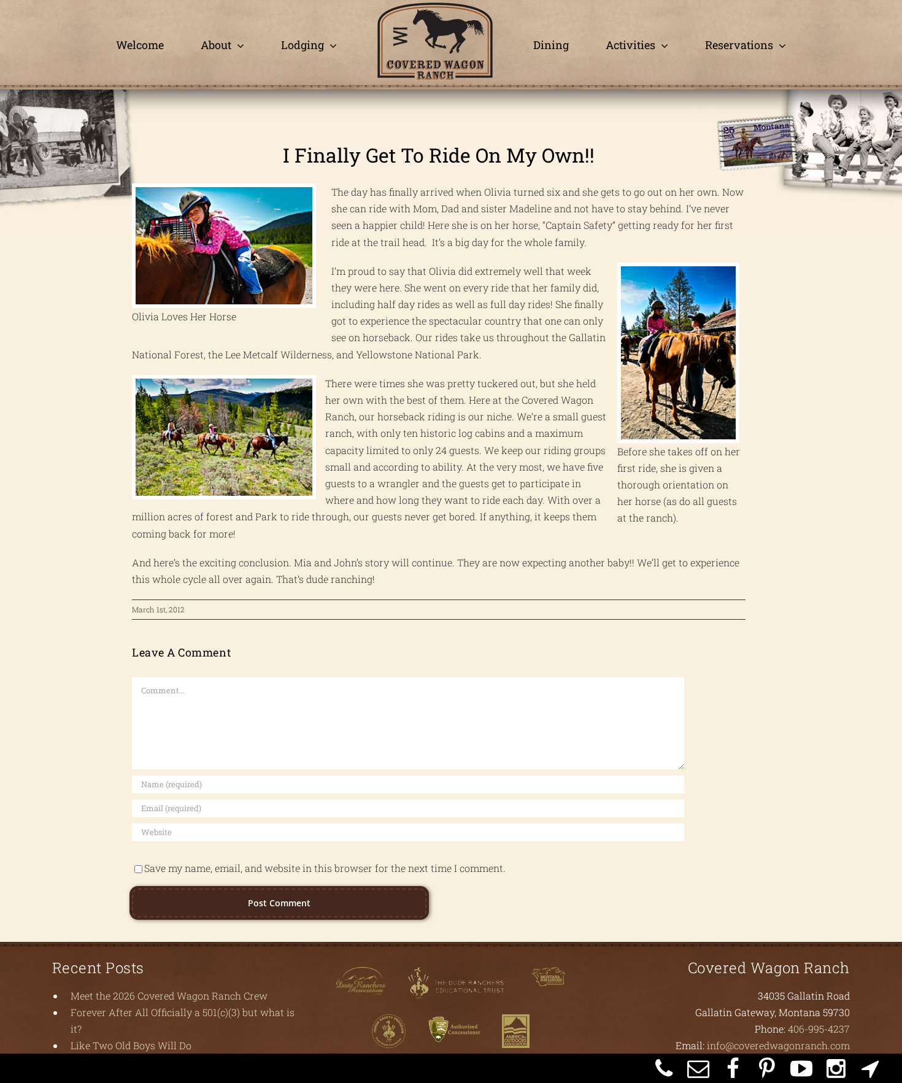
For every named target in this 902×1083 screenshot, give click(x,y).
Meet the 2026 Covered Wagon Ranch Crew (169, 995)
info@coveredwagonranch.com (778, 1045)
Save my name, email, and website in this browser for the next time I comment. (325, 867)
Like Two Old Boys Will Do (131, 1045)
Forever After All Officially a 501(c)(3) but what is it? (183, 1020)
